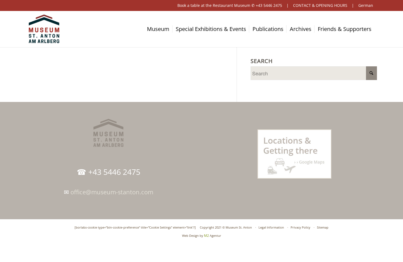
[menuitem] (160, 29)
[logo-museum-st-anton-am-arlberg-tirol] (44, 29)
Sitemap (322, 227)
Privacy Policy (300, 227)
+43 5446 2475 (269, 5)
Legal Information (271, 227)
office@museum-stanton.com (111, 192)
